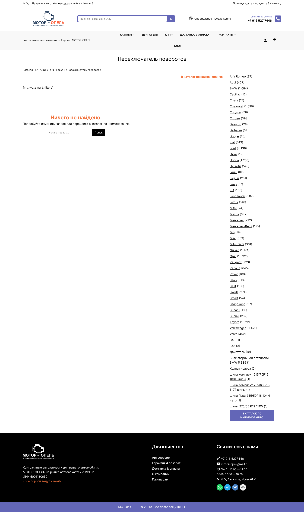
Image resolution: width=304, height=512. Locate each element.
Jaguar (234, 178)
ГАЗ (232, 346)
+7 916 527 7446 (260, 20)
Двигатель (237, 352)
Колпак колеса (240, 368)
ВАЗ (233, 340)
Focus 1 (60, 69)
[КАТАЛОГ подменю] (134, 34)
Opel (233, 256)
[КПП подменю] (172, 34)
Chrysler (235, 112)
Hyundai (235, 166)
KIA (232, 190)
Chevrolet (236, 106)
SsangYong (237, 304)
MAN (233, 208)
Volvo (233, 334)
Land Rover (237, 196)
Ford (51, 69)
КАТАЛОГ (40, 69)
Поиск (99, 132)
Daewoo (235, 124)
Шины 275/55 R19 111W (246, 406)
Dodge (234, 136)
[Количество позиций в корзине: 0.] (274, 40)
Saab (233, 280)
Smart (234, 298)
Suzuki (234, 316)
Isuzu (233, 172)
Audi (233, 82)
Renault (235, 268)
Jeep (233, 184)
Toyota (234, 322)
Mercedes (237, 220)
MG (232, 232)
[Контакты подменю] (235, 34)
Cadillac (235, 94)
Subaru (235, 310)
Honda (234, 160)
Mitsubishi (237, 244)
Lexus (234, 202)
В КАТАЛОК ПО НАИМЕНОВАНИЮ (252, 415)
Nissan (234, 250)
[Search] (171, 19)
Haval (233, 154)
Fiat (232, 142)
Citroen (235, 118)
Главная (28, 69)
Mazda (234, 214)
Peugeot (236, 262)
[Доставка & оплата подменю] (210, 34)
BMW (233, 88)
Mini (233, 238)
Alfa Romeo (238, 76)
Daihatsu (236, 130)
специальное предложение (212, 18)
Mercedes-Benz (241, 226)
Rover (234, 274)
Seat (233, 286)
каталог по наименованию (110, 124)
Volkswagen (238, 328)
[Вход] (265, 40)
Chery (234, 100)
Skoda (234, 292)
